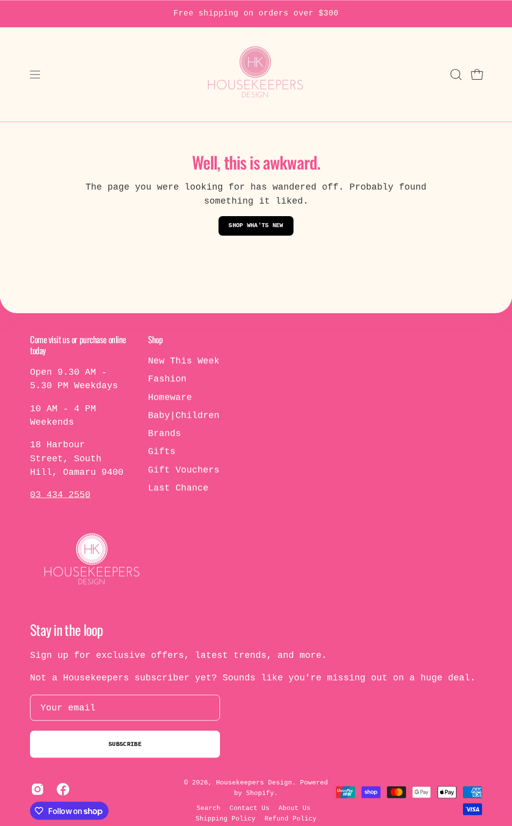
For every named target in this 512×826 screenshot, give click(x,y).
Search (208, 808)
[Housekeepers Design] (256, 74)
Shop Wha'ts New (256, 225)
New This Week (184, 361)
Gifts (162, 452)
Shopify (260, 792)
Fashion (167, 379)
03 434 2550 (60, 495)
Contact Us (250, 808)
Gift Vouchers (184, 470)
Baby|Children (184, 415)
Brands (164, 434)
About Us (294, 808)
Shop (155, 339)
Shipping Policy (226, 818)
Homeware (170, 397)
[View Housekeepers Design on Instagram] (36, 789)
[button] (455, 75)
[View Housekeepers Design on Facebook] (62, 789)
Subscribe (125, 744)
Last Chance (178, 488)
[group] (256, 14)
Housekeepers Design (254, 782)
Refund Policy (290, 818)
